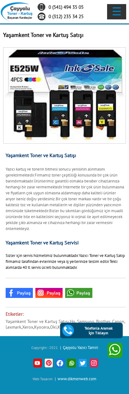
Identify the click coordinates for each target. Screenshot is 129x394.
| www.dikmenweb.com (75, 378)
